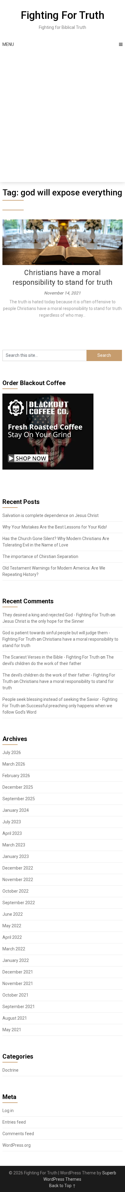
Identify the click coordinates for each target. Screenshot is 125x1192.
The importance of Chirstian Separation (40, 556)
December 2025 (17, 787)
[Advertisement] (62, 116)
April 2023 (12, 833)
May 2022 (11, 925)
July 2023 (11, 821)
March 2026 (13, 764)
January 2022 (15, 960)
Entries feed (14, 1122)
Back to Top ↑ (62, 1185)
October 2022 (15, 891)
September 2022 (18, 902)
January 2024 (15, 810)
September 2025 (18, 798)
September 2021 (18, 1006)
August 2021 (14, 1018)
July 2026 (11, 752)
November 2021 (17, 983)
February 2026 (16, 775)
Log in (8, 1110)
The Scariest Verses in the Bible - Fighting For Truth (51, 657)
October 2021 (15, 995)
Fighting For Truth (62, 15)
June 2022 (12, 914)
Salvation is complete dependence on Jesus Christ (50, 515)
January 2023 (15, 856)
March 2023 (13, 844)
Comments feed (18, 1133)
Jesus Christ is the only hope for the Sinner (43, 621)
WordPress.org (16, 1145)
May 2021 (11, 1029)
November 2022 (17, 879)
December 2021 (17, 972)
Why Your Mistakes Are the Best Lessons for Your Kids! (54, 527)
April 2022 (12, 937)
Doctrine (10, 1070)
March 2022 (13, 948)
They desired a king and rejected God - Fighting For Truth (56, 614)
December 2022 (17, 868)
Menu (8, 44)
